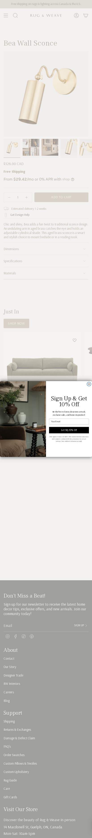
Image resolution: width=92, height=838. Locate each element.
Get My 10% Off (69, 430)
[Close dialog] (89, 384)
